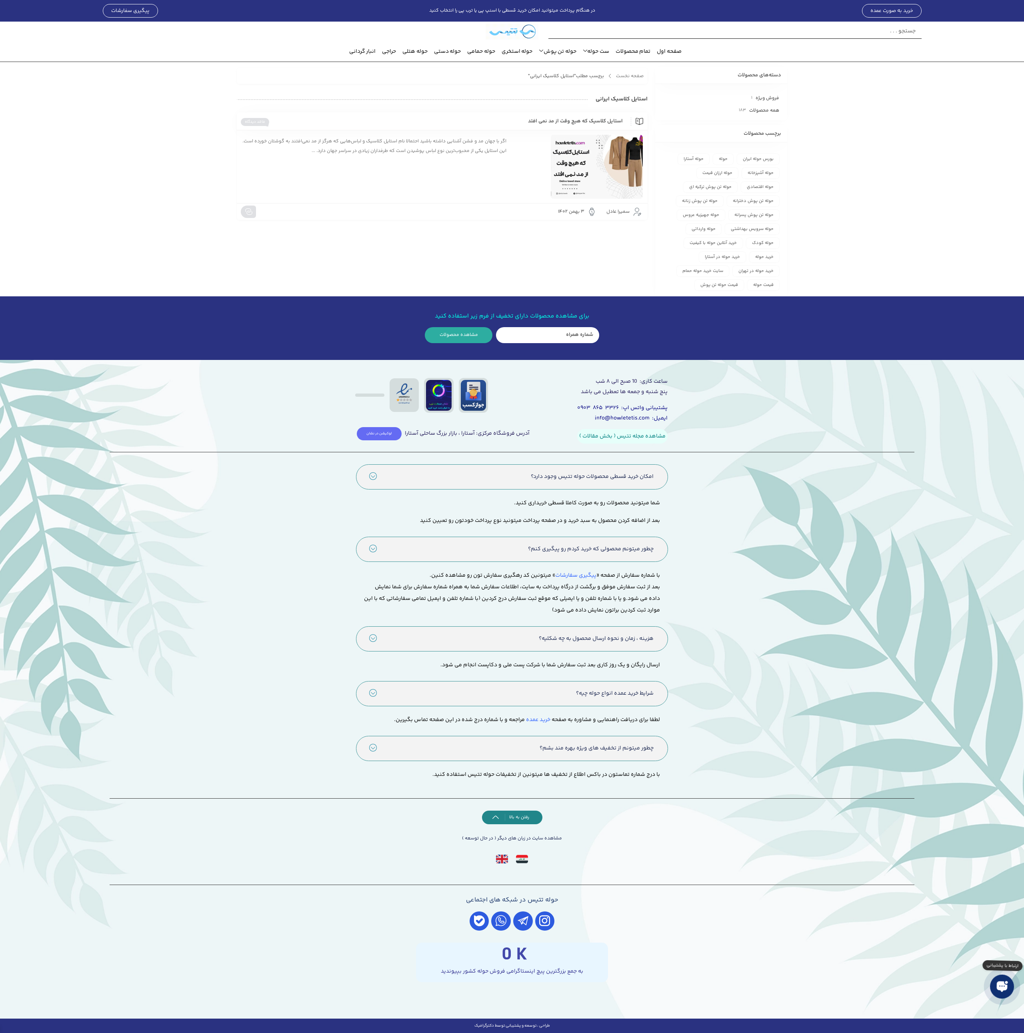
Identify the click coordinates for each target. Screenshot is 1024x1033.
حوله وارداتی (704, 229)
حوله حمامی (481, 51)
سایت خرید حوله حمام (702, 271)
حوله (723, 159)
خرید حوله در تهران (756, 271)
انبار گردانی (362, 51)
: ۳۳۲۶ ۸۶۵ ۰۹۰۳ (600, 408)
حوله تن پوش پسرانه (754, 215)
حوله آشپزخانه (761, 173)
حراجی (389, 51)
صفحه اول (669, 51)
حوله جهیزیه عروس (701, 215)
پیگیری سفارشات (575, 575)
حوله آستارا (694, 159)
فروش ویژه (767, 98)
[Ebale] (479, 921)
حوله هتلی (415, 51)
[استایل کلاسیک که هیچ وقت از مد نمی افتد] (578, 167)
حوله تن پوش (560, 51)
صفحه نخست (630, 76)
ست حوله (598, 51)
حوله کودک (763, 243)
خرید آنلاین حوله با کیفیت (713, 243)
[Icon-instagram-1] (545, 921)
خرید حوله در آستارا (722, 257)
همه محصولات (764, 110)
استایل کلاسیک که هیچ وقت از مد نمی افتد (575, 121)
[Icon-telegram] (523, 921)
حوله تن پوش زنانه (700, 201)
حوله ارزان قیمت (717, 173)
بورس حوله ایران (758, 159)
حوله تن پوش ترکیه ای (710, 187)
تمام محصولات (633, 51)
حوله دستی (447, 51)
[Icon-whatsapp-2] (501, 921)
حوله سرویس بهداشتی (752, 229)
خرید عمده (538, 719)
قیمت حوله (763, 285)
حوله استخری (517, 51)
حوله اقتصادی (760, 187)
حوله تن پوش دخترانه (753, 201)
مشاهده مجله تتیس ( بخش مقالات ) (622, 436)
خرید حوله (764, 257)
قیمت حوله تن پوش (719, 285)
